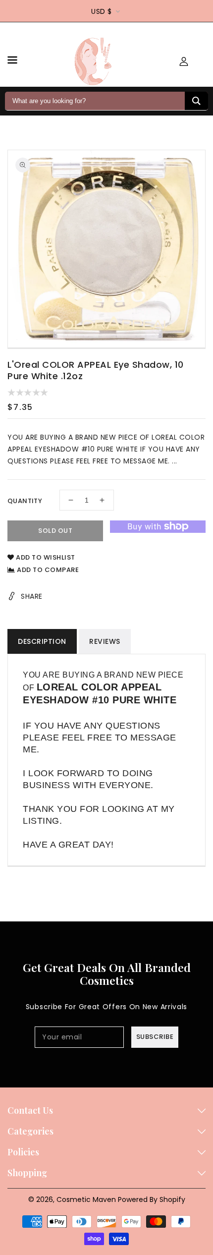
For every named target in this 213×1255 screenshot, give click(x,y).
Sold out (55, 530)
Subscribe (155, 1036)
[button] (12, 61)
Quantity (24, 501)
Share (32, 596)
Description (42, 641)
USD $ (101, 11)
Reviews (104, 641)
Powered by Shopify (151, 1199)
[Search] (196, 101)
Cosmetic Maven (86, 1199)
